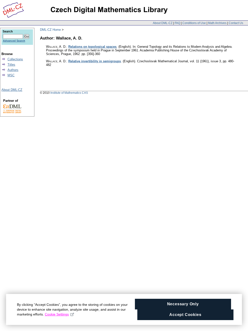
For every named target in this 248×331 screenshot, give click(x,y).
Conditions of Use (194, 23)
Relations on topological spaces (92, 46)
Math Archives (217, 23)
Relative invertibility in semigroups (94, 61)
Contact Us (236, 23)
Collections (15, 59)
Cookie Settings (57, 314)
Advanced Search (14, 40)
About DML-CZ (162, 23)
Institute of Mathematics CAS (69, 93)
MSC (11, 75)
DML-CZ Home (50, 30)
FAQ (177, 23)
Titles (11, 64)
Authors (13, 70)
